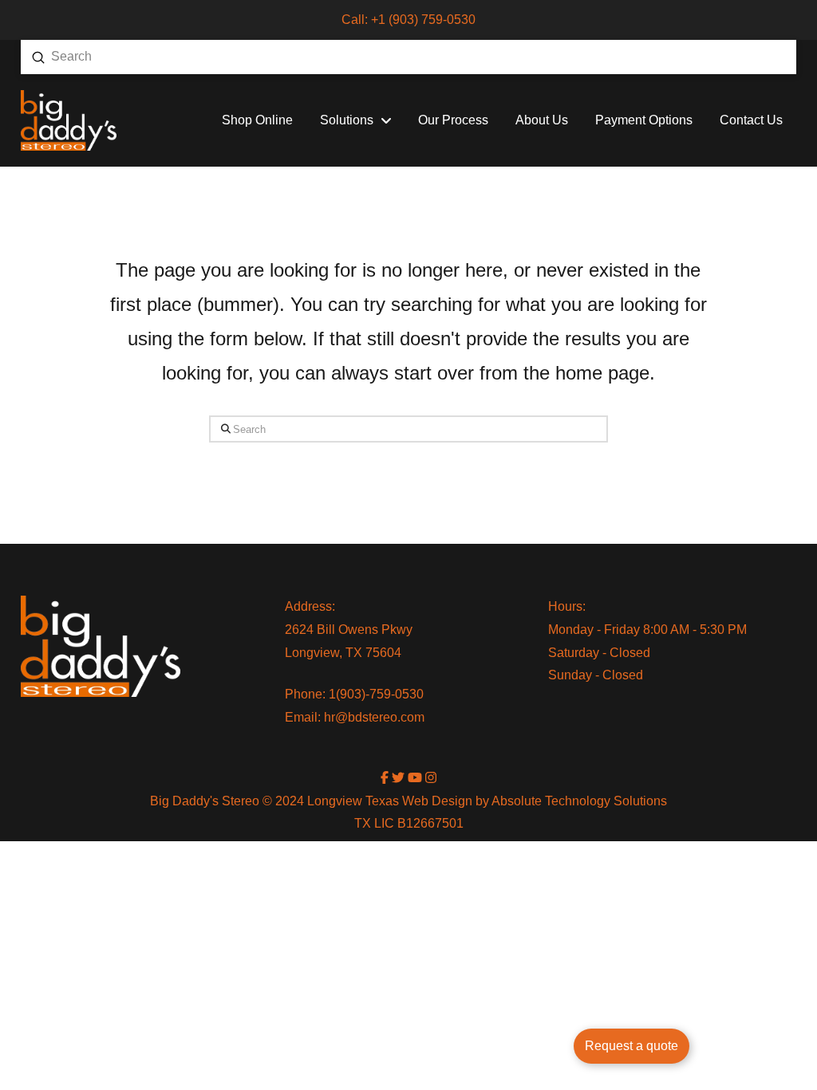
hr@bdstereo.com (374, 717)
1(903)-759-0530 (376, 694)
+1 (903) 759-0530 (423, 19)
